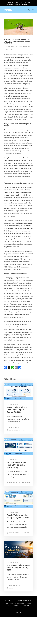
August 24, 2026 (12, 404)
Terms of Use (11, 600)
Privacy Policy (25, 600)
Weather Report (14, 532)
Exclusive (12, 588)
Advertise (24, 4)
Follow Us (17, 4)
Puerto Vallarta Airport (17, 430)
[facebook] (18, 2)
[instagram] (29, 2)
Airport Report (14, 427)
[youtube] (25, 2)
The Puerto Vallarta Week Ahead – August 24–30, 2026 (18, 567)
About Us (18, 605)
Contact (26, 605)
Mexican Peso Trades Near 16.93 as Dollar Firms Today (16, 464)
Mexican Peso (26, 482)
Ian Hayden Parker (24, 46)
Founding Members (15, 585)
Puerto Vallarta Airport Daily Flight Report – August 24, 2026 (17, 409)
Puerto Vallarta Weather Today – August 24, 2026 (18, 516)
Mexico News (10, 49)
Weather (26, 532)
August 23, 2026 (12, 562)
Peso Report (13, 482)
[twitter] (22, 2)
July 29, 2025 (10, 46)
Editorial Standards (15, 603)
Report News (10, 4)
